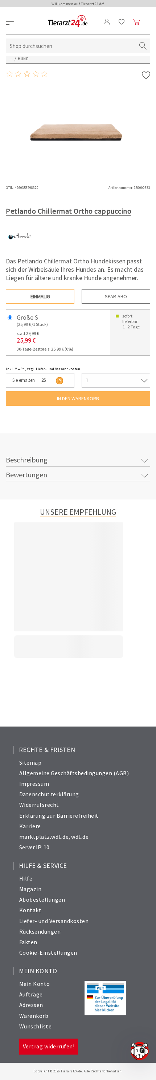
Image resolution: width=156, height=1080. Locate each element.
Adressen (31, 1004)
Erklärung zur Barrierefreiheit (59, 815)
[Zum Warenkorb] (136, 22)
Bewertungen (26, 474)
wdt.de (80, 836)
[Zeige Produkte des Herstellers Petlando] (19, 248)
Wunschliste (35, 1026)
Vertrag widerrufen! (49, 1046)
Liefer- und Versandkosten (54, 921)
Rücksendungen (40, 931)
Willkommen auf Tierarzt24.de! (78, 3)
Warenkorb (34, 1015)
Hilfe (26, 878)
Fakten (28, 942)
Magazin (30, 889)
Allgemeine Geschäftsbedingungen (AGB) (74, 773)
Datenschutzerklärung (49, 794)
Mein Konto (34, 983)
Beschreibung (27, 459)
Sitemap (30, 762)
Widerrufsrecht (39, 804)
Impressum (34, 783)
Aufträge (31, 994)
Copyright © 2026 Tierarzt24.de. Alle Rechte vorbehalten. (78, 1071)
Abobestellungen (42, 899)
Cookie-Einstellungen (48, 952)
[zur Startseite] (67, 21)
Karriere (30, 826)
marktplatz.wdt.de (44, 836)
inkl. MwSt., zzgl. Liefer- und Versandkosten (43, 369)
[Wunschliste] (122, 22)
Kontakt (30, 910)
